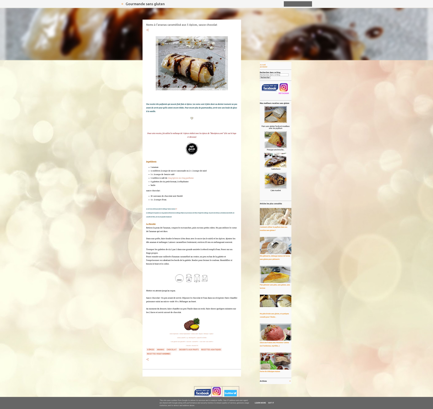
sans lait (189, 341)
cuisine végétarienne (184, 333)
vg (187, 337)
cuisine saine (194, 333)
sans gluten (174, 341)
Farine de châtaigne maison (270, 371)
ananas (160, 349)
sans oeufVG (209, 341)
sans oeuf (202, 341)
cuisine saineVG (181, 337)
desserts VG (195, 345)
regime (211, 333)
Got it (271, 403)
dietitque (206, 333)
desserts (189, 345)
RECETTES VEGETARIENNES (158, 353)
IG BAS (204, 337)
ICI (176, 209)
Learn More (260, 403)
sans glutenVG (181, 341)
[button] (147, 30)
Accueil (263, 65)
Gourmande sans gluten (145, 4)
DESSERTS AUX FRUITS (189, 349)
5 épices (150, 349)
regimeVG (199, 337)
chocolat (172, 349)
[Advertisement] (252, 97)
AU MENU (263, 67)
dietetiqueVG (192, 337)
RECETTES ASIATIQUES (211, 349)
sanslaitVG (195, 341)
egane (201, 333)
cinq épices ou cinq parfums (181, 178)
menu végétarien (174, 333)
